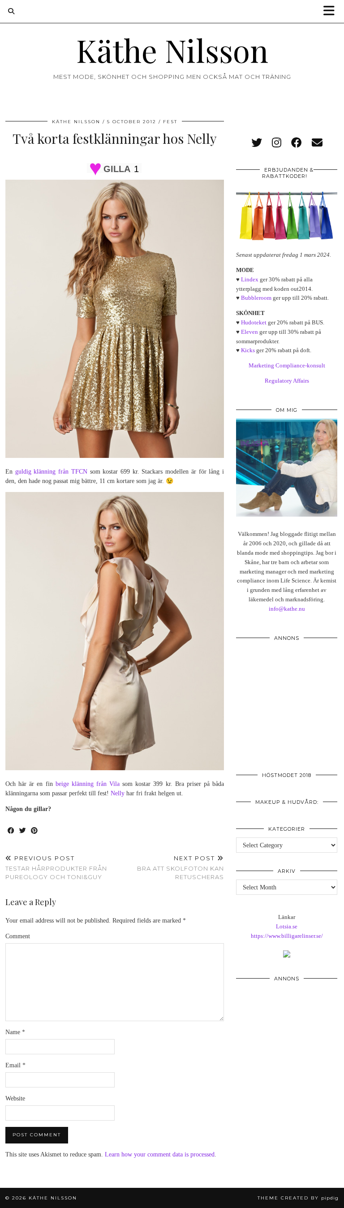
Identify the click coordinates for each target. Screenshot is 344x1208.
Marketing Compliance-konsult (287, 365)
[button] (332, 11)
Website (15, 1098)
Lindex (249, 279)
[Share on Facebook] (11, 831)
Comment (17, 936)
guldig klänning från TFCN (51, 471)
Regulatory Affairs (287, 380)
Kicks (248, 350)
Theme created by (298, 1198)
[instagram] (276, 143)
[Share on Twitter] (23, 831)
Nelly (118, 793)
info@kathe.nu (287, 608)
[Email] (317, 143)
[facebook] (296, 143)
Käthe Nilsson (172, 49)
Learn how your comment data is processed (160, 1154)
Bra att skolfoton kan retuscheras (180, 867)
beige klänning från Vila (88, 784)
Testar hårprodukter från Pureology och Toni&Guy (56, 867)
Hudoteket (254, 322)
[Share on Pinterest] (34, 831)
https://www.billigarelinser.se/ (287, 935)
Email (15, 1065)
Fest (170, 122)
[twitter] (256, 143)
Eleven (249, 331)
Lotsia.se (286, 926)
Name (15, 1032)
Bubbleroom (256, 297)
